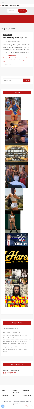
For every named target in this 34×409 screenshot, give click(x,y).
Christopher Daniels (8, 58)
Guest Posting (26, 395)
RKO (10, 60)
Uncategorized (7, 34)
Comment (8, 64)
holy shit (27, 58)
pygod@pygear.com (9, 372)
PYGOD (5, 41)
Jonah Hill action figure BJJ (10, 5)
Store (13, 395)
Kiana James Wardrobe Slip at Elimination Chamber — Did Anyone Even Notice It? (15, 342)
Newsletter (25, 390)
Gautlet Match (19, 58)
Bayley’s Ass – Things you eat (11, 332)
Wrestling (21, 60)
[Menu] (3, 2)
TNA (15, 60)
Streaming (5, 395)
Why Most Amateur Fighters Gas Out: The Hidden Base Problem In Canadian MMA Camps (15, 349)
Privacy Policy (29, 406)
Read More (12, 55)
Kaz (6, 60)
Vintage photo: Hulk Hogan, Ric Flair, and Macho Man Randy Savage (15, 337)
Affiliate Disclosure (15, 391)
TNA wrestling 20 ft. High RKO (15, 37)
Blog (3, 390)
